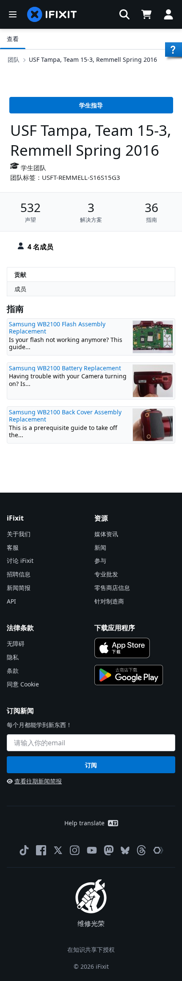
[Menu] (12, 14)
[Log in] (168, 14)
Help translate (84, 823)
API (11, 601)
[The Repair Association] (158, 850)
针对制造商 (109, 601)
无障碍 (16, 643)
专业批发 (106, 574)
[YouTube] (92, 850)
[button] (124, 14)
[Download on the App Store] (122, 648)
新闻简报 (18, 588)
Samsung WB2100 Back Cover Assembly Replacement (65, 416)
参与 (100, 561)
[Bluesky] (125, 850)
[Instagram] (75, 850)
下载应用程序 (114, 627)
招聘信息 (18, 574)
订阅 (91, 765)
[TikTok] (24, 850)
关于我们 (18, 534)
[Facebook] (41, 850)
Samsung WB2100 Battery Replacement (65, 368)
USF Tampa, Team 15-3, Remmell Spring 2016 (93, 59)
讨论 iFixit (20, 561)
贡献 (20, 274)
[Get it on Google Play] (128, 675)
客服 (13, 547)
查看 (13, 39)
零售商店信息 (112, 588)
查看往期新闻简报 (38, 781)
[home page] (52, 14)
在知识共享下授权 (91, 949)
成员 (20, 289)
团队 (13, 59)
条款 (13, 671)
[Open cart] (146, 14)
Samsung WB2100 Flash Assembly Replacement (57, 328)
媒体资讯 (106, 534)
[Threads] (141, 850)
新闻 (100, 547)
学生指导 (91, 105)
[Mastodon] (109, 850)
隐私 (13, 657)
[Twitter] (58, 850)
